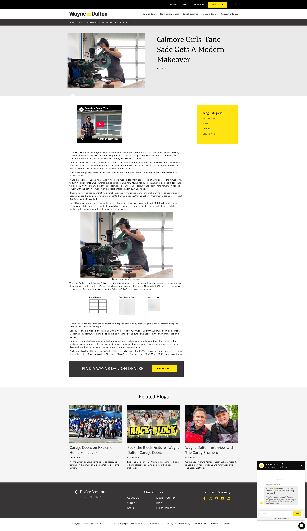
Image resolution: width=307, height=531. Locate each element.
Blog (81, 22)
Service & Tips (210, 134)
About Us (133, 497)
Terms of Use (200, 523)
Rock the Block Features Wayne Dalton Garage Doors (153, 450)
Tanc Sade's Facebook (130, 279)
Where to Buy (217, 5)
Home (72, 22)
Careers (226, 523)
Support (132, 503)
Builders (185, 5)
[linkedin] (228, 498)
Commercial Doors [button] (169, 14)
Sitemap (214, 523)
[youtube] (222, 498)
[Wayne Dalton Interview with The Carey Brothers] (211, 424)
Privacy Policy (156, 523)
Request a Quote (229, 14)
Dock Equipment (191, 14)
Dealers (173, 5)
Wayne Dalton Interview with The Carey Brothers (209, 450)
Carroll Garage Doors (102, 203)
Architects (199, 5)
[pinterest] (216, 498)
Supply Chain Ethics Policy (178, 523)
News (205, 123)
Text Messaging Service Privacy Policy (129, 523)
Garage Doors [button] (149, 14)
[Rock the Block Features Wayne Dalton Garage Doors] (153, 424)
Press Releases (165, 508)
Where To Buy (165, 368)
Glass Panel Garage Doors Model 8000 (98, 351)
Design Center (210, 14)
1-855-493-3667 (90, 497)
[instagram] (210, 498)
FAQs (130, 508)
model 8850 (144, 354)
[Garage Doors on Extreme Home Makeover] (95, 424)
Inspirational (209, 118)
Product (207, 128)
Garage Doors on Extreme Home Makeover (90, 450)
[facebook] (204, 498)
